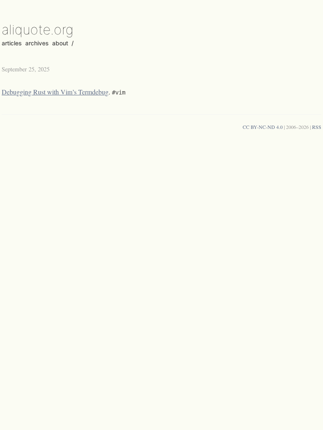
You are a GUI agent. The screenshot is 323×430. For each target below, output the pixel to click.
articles (12, 43)
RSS (316, 126)
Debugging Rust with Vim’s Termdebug (55, 91)
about (60, 43)
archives (37, 43)
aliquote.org (38, 29)
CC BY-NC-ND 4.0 (263, 126)
